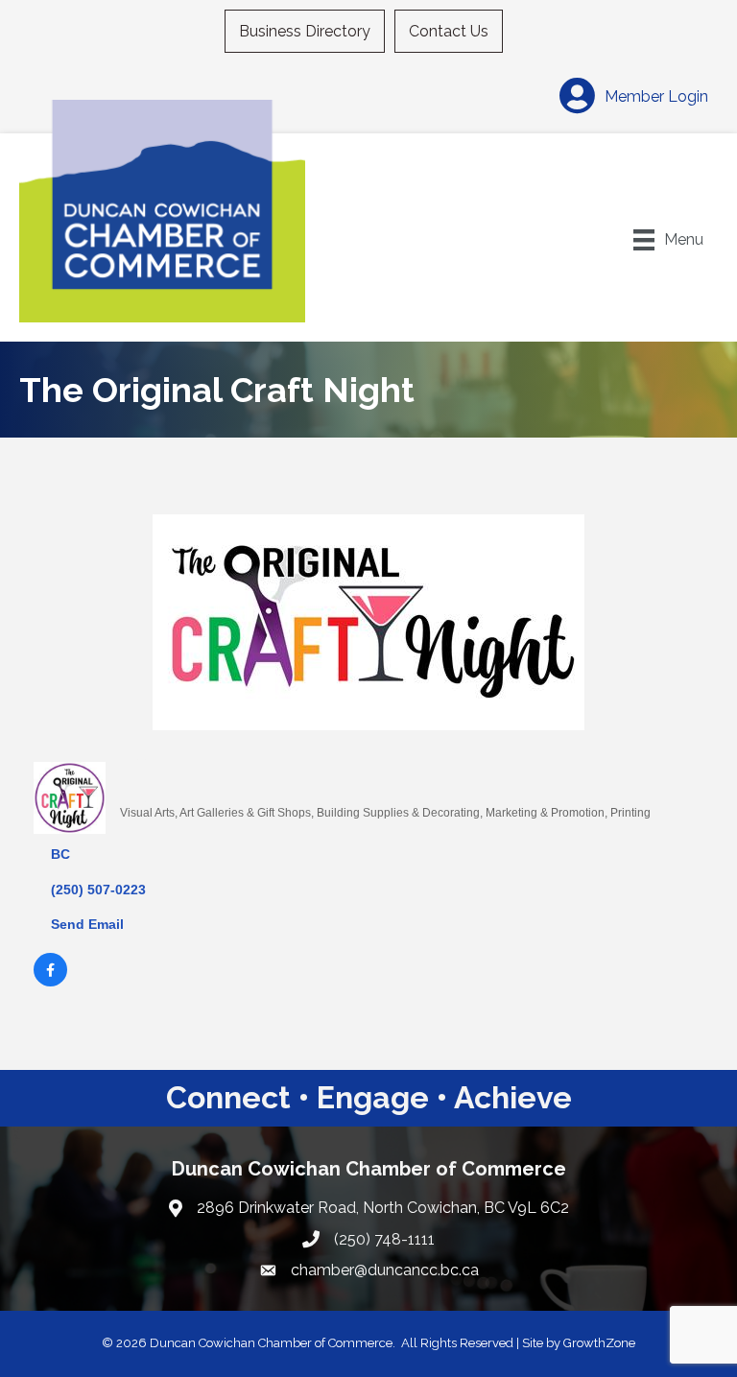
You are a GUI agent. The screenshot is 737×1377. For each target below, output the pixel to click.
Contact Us (448, 31)
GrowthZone (599, 1343)
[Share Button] (141, 780)
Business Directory (304, 31)
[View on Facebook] (50, 981)
